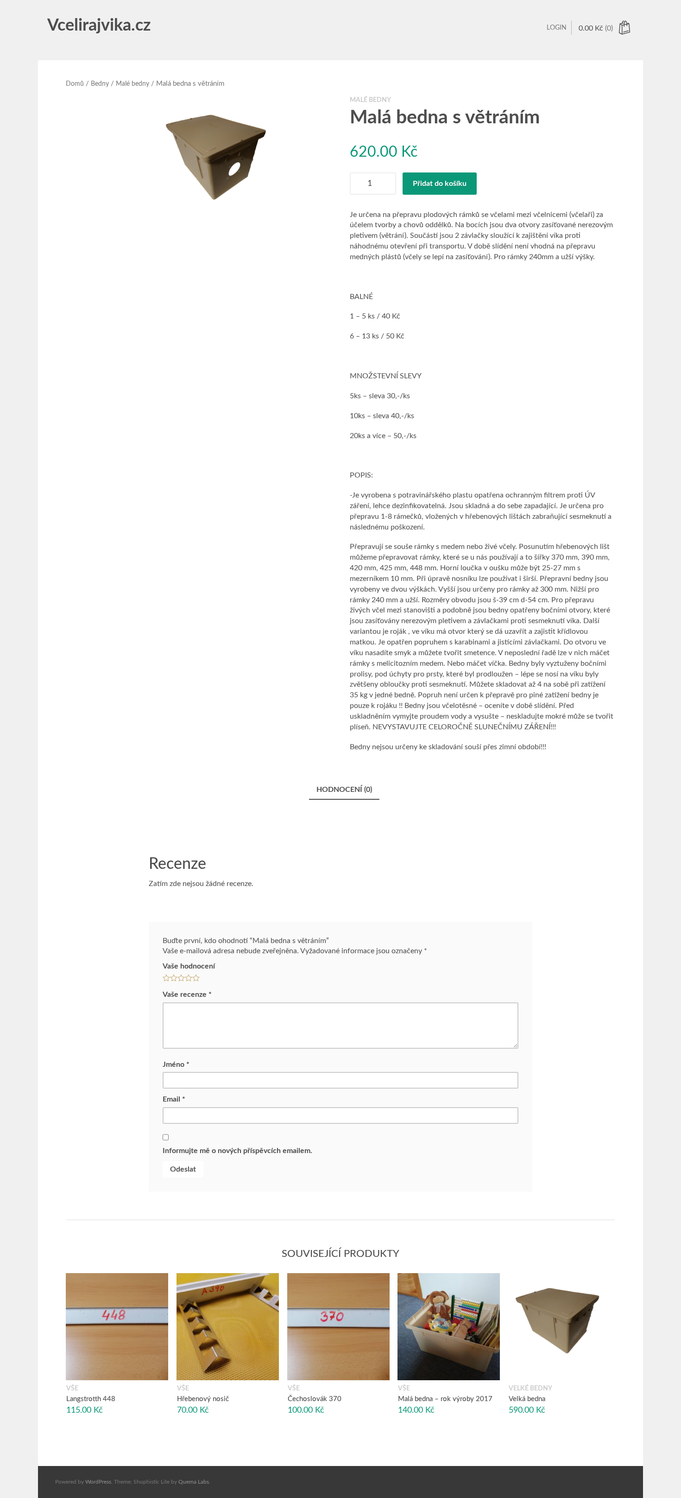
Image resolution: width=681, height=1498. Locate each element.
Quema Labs (193, 1482)
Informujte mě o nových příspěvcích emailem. (237, 1150)
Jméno (176, 1064)
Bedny (100, 84)
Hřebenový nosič (203, 1399)
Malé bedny (132, 84)
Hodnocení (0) (344, 789)
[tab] (344, 790)
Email (174, 1099)
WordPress (98, 1482)
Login (557, 28)
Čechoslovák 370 (314, 1399)
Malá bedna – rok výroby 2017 (445, 1399)
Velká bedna (527, 1399)
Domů (75, 84)
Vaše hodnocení (189, 966)
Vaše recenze (187, 994)
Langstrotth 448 (90, 1399)
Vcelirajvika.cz (99, 25)
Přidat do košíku (440, 183)
